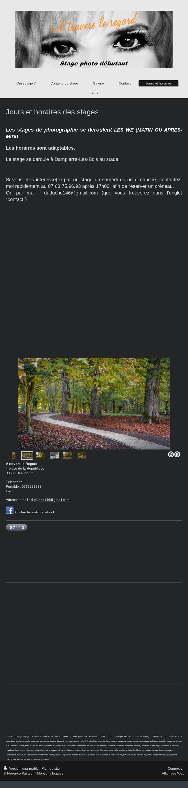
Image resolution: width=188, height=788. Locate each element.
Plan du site (51, 768)
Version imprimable (24, 768)
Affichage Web (173, 773)
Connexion (176, 768)
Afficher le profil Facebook (34, 512)
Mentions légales (50, 773)
